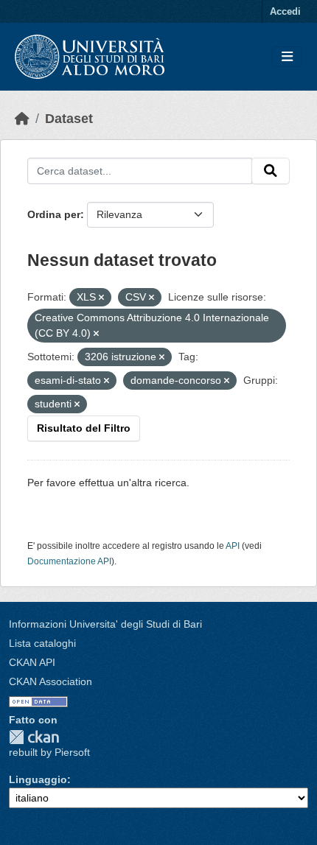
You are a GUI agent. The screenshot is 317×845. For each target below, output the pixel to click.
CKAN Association (50, 681)
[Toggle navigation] (287, 57)
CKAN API (32, 662)
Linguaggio (38, 779)
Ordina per (53, 214)
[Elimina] (101, 297)
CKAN (34, 737)
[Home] (22, 118)
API (233, 546)
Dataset (69, 118)
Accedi (285, 11)
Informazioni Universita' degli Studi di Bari (105, 624)
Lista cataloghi (42, 643)
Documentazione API (69, 561)
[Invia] (270, 171)
